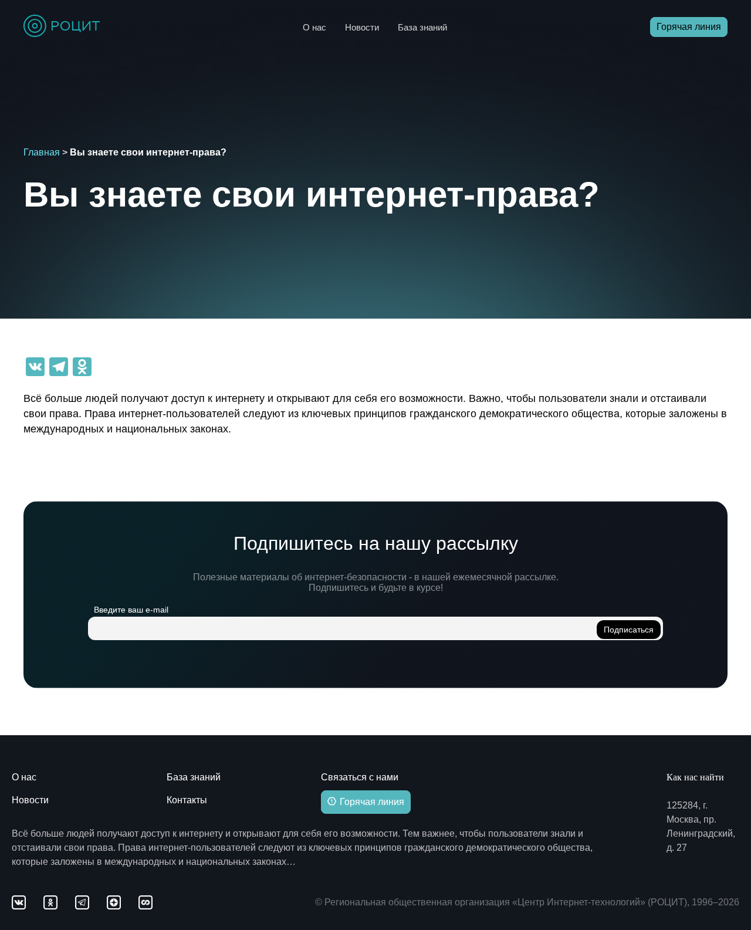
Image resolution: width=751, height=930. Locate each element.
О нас (314, 27)
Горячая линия (689, 27)
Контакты (187, 800)
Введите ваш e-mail (131, 609)
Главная (41, 152)
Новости (362, 27)
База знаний (422, 27)
